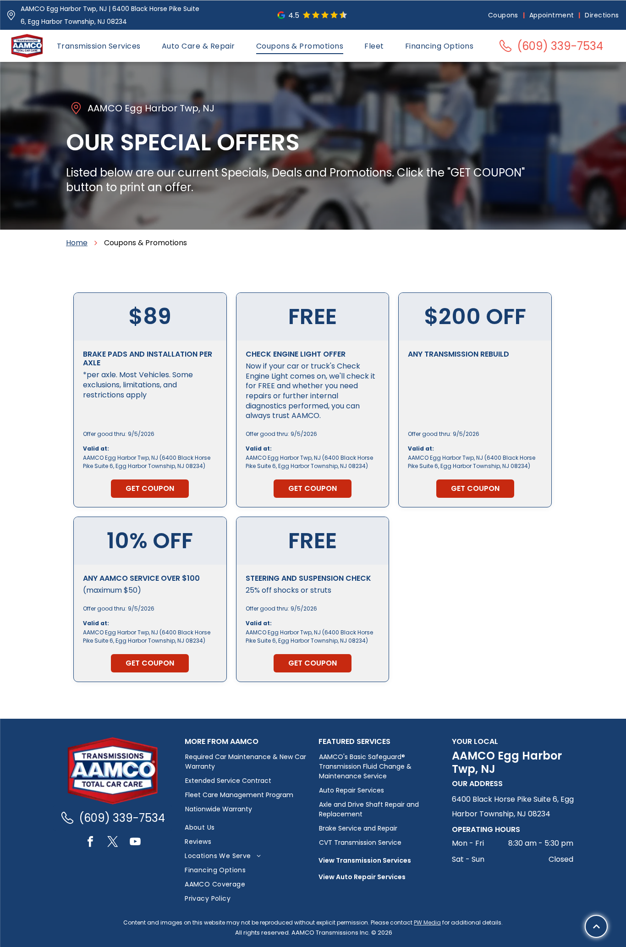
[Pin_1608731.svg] (11, 15)
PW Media (427, 922)
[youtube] (135, 842)
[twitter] (113, 842)
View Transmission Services (364, 860)
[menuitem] (504, 15)
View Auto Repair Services (362, 876)
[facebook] (90, 842)
